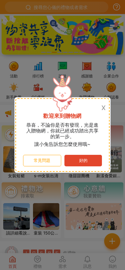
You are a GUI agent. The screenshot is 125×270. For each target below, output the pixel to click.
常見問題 (42, 160)
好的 (83, 160)
